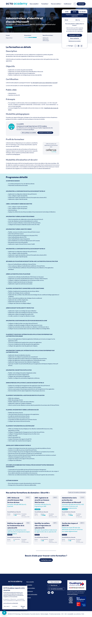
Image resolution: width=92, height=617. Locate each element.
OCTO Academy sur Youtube (52, 592)
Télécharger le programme (74, 41)
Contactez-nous (46, 560)
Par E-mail (75, 46)
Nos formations (13, 12)
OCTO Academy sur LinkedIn (49, 592)
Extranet (81, 4)
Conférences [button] (67, 4)
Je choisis (14, 606)
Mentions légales (44, 614)
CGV (62, 614)
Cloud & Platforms (22, 12)
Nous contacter (74, 38)
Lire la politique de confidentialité (10, 603)
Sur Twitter (81, 46)
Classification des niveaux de (51, 108)
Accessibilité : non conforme (74, 614)
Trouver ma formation (74, 3)
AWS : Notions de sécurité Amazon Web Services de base (15, 500)
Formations (29, 585)
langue (10, 109)
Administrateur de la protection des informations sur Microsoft (71, 500)
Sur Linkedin (78, 46)
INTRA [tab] (74, 11)
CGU (65, 614)
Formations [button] (44, 4)
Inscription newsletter (57, 589)
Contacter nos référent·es (45, 132)
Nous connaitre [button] (34, 4)
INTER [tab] (66, 11)
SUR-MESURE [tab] (82, 11)
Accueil (7, 12)
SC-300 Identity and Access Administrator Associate (44, 82)
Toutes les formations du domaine (76, 492)
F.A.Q (83, 614)
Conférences (29, 591)
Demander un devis (74, 35)
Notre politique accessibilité (29, 132)
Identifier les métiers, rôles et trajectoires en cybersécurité (43, 525)
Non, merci (6, 606)
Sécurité (30, 12)
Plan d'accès (54, 585)
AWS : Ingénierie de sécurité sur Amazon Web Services (42, 500)
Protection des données (54, 614)
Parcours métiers (30, 588)
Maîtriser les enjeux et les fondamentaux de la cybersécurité (15, 525)
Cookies (4, 613)
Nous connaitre (30, 581)
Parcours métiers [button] (56, 4)
